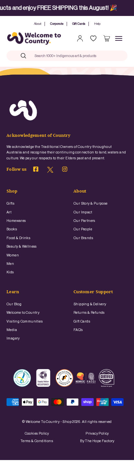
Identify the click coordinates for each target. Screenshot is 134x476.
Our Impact (83, 212)
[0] (106, 38)
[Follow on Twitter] (50, 171)
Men (10, 264)
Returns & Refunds (89, 312)
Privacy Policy (97, 433)
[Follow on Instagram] (64, 170)
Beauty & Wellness (22, 246)
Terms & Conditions (36, 441)
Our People (83, 229)
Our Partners (84, 221)
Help (97, 23)
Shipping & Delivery (90, 304)
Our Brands (83, 238)
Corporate (56, 23)
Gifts (10, 203)
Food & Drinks (18, 238)
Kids (10, 272)
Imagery (13, 338)
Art (9, 212)
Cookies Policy (37, 433)
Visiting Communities (25, 321)
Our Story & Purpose (91, 203)
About (37, 23)
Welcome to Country (23, 312)
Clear (109, 56)
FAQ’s (78, 330)
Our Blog (14, 304)
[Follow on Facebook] (35, 170)
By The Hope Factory (97, 441)
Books (12, 229)
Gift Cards (78, 23)
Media (12, 330)
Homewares (16, 221)
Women (13, 255)
